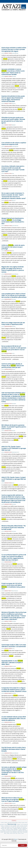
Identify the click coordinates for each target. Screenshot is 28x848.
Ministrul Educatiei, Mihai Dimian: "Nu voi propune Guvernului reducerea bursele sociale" (13, 527)
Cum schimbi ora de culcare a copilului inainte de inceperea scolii (13, 143)
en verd (12, 827)
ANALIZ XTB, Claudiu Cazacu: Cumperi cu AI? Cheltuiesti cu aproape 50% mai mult (13, 479)
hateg (2, 828)
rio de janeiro (24, 824)
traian (12, 829)
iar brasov (23, 827)
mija (18, 832)
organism (24, 828)
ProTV (13, 353)
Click (13, 173)
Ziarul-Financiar (15, 590)
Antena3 (13, 430)
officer (20, 822)
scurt (22, 833)
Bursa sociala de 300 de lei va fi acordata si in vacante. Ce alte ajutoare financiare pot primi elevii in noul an (13, 348)
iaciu (18, 825)
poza (23, 822)
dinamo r (16, 829)
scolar (2, 822)
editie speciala (8, 822)
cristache (25, 832)
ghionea (20, 828)
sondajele (19, 830)
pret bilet (25, 830)
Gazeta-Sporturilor (15, 452)
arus (26, 822)
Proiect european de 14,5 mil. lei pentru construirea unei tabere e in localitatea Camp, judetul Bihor (13, 586)
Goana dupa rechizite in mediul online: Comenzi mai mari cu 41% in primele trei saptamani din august (13, 49)
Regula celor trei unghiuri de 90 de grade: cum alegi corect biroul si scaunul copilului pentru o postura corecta (12, 269)
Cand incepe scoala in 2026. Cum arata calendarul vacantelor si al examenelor (13, 645)
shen (8, 833)
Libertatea (14, 76)
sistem (21, 825)
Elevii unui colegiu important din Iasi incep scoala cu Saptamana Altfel (13, 323)
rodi (5, 828)
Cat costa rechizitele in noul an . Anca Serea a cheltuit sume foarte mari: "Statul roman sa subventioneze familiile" (13, 71)
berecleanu (15, 822)
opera (5, 824)
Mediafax (13, 124)
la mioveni (9, 830)
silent (20, 829)
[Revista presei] (13, 10)
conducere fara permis (10, 825)
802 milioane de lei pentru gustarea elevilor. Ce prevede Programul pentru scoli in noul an (13, 426)
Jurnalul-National (15, 53)
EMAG (14, 820)
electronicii (7, 832)
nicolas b (14, 830)
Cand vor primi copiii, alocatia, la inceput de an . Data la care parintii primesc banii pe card (12, 365)
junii (11, 828)
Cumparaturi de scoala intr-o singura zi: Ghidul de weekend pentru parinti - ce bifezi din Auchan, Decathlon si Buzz (13, 689)
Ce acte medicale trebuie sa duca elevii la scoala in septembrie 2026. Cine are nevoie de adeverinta (13, 718)
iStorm (15, 839)
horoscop (12, 824)
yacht (2, 832)
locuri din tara (13, 833)
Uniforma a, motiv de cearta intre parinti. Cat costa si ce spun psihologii (12, 247)
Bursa (13, 482)
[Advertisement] (14, 27)
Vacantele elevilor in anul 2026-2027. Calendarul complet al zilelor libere (12, 662)
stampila (15, 828)
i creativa (7, 829)
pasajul (2, 824)
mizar (8, 828)
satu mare (7, 827)
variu (3, 829)
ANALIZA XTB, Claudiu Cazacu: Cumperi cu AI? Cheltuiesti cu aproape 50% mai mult (13, 448)
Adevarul (13, 103)
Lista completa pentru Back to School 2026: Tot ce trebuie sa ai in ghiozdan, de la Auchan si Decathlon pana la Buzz (13, 295)
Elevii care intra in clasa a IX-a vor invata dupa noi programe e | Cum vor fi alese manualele (13, 799)
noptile (24, 829)
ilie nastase (18, 827)
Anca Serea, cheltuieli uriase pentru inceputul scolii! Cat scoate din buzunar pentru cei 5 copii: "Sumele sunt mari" (12, 168)
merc (5, 833)
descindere (3, 830)
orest (11, 832)
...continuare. (18, 64)
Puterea (13, 369)
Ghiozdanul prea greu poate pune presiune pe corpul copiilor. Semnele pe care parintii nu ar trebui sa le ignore (13, 120)
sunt (21, 832)
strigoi (18, 824)
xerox (19, 833)
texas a (3, 825)
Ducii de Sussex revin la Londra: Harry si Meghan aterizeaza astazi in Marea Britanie (13, 749)
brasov (15, 832)
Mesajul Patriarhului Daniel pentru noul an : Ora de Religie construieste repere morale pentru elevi (12, 220)
